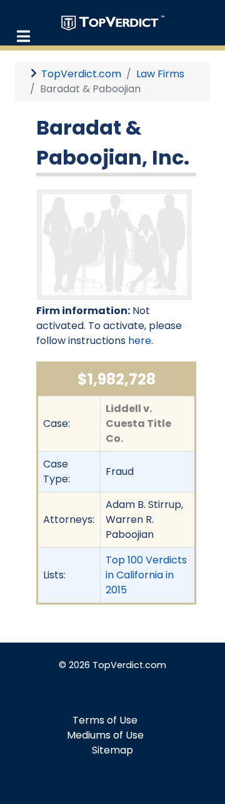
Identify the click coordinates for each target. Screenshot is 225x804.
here (139, 340)
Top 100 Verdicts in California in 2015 (146, 575)
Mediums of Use (105, 735)
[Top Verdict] (112, 22)
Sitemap (112, 750)
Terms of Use (105, 720)
